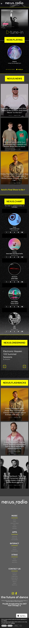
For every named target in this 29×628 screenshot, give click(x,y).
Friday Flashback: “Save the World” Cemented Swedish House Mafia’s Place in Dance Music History (14, 479)
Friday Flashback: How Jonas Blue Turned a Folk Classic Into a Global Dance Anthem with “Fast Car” (14, 177)
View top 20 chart (14, 280)
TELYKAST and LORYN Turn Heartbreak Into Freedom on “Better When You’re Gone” (14, 144)
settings (13, 623)
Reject (10, 625)
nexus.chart (14, 201)
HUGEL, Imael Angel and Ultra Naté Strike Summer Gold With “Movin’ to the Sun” (14, 110)
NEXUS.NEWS (14, 78)
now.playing (15, 39)
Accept (4, 625)
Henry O (10, 115)
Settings (16, 625)
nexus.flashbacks (14, 382)
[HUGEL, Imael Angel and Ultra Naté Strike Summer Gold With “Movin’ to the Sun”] (14, 100)
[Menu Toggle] (1, 3)
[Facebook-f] (16, 593)
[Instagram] (12, 593)
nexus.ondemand (14, 342)
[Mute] (24, 366)
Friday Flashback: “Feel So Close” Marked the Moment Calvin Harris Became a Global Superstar (14, 445)
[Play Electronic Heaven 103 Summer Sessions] (4, 366)
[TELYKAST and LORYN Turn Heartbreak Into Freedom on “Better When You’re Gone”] (14, 134)
